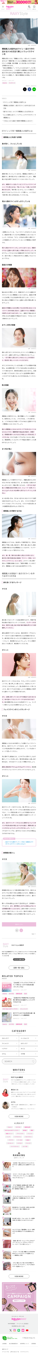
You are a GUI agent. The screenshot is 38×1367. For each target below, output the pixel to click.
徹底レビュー (9, 1133)
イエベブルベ (28, 1137)
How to (5, 83)
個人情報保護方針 (13, 1343)
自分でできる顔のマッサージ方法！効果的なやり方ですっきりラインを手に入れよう (19, 843)
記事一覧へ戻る (19, 967)
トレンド (30, 1133)
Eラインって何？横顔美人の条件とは (14, 102)
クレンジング (23, 1009)
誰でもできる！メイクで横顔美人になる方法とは (18, 111)
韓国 (32, 1130)
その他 (23, 1054)
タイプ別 (25, 1146)
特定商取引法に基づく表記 (18, 1326)
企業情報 (4, 1343)
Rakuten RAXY (10, 8)
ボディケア (24, 1043)
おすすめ (11, 993)
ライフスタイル (14, 1146)
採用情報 (33, 1343)
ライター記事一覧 (19, 959)
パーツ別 (19, 1140)
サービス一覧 (5, 1351)
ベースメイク (25, 1038)
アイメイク (5, 1043)
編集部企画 (19, 993)
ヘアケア (4, 1049)
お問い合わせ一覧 (14, 1351)
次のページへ (19, 924)
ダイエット (10, 1143)
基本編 (24, 1130)
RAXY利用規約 (11, 1323)
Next (33, 934)
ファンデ (28, 1143)
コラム (4, 1054)
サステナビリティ (24, 1351)
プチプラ (11, 1140)
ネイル (23, 1049)
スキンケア (11, 80)
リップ (8, 1137)
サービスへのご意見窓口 (22, 1323)
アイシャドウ (20, 1133)
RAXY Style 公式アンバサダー (10, 1009)
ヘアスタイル (17, 1137)
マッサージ (12, 83)
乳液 (25, 993)
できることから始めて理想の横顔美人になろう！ (18, 121)
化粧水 (27, 1140)
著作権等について (24, 1343)
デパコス (19, 1143)
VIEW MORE (19, 1116)
